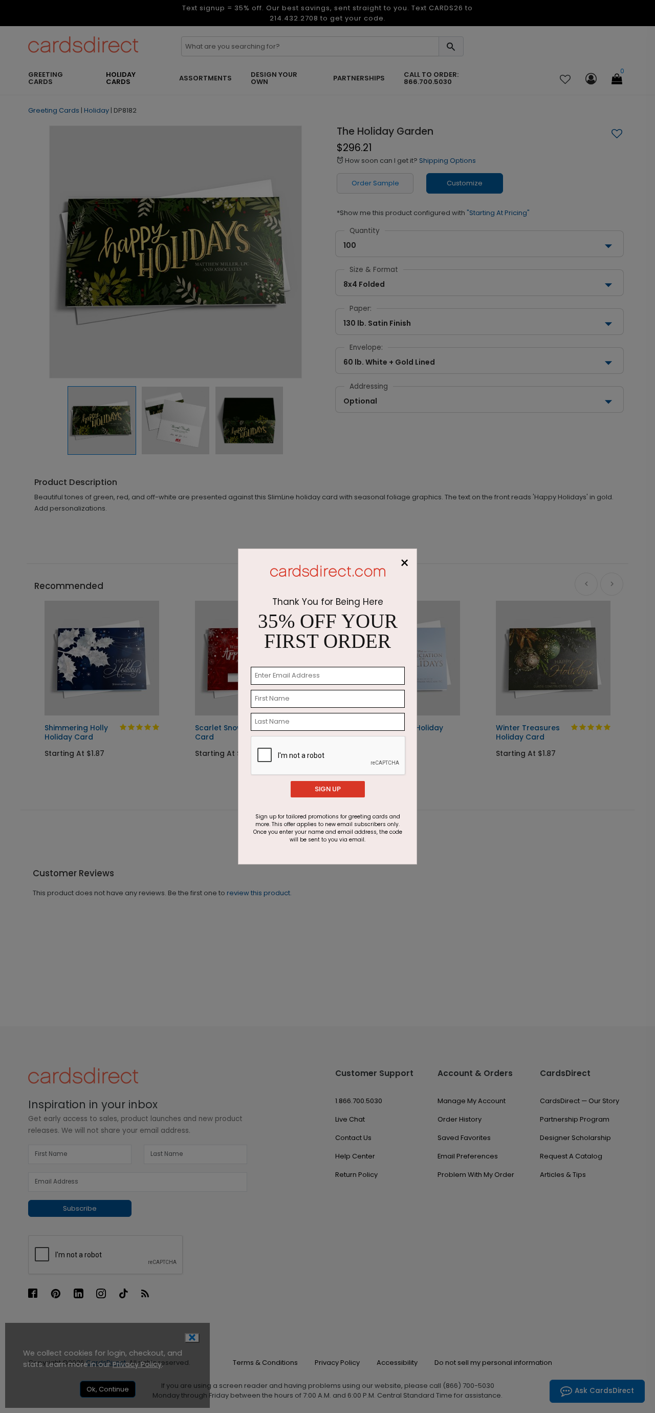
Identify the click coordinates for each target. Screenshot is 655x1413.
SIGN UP (328, 789)
